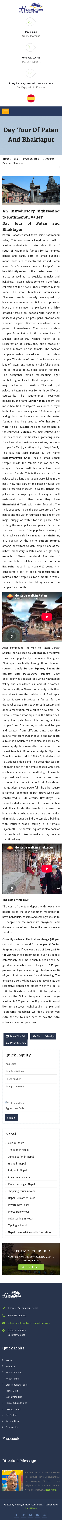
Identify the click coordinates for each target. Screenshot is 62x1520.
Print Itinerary (18, 1042)
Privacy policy (13, 1409)
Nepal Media (31, 1508)
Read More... (51, 1489)
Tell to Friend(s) (46, 1036)
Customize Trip (14, 1396)
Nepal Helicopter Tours (21, 1198)
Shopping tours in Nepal (22, 1191)
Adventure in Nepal (19, 1177)
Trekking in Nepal (18, 1150)
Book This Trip (18, 1036)
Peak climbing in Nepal (21, 1184)
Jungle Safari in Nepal (21, 1156)
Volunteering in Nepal (20, 1218)
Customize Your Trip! (31, 1251)
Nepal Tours (12, 1378)
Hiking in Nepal (17, 1163)
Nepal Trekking (14, 1372)
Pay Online (31, 31)
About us (10, 1366)
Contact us (12, 1427)
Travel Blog (12, 1390)
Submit (11, 1117)
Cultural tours (16, 1143)
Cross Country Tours (17, 1384)
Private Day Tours (30, 158)
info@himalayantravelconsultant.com (31, 83)
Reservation (12, 1421)
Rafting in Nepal (17, 1170)
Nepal (15, 158)
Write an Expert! (31, 1267)
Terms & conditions (16, 1402)
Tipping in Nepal (17, 1225)
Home (6, 158)
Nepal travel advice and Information (29, 1232)
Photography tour (18, 1211)
